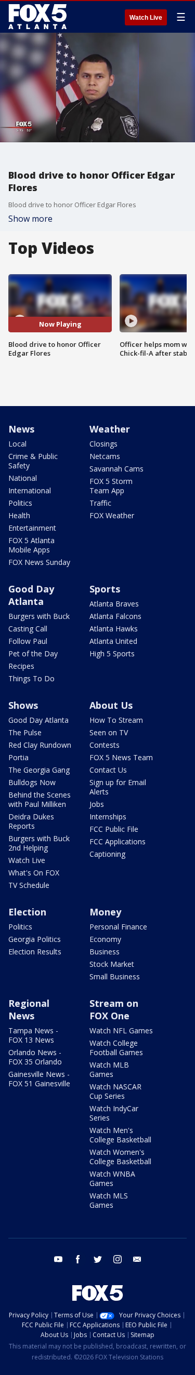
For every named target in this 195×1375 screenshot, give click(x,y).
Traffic (100, 503)
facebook (78, 1259)
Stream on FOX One (113, 1009)
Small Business (114, 976)
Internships (107, 816)
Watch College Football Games (116, 1047)
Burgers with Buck (39, 616)
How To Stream (116, 720)
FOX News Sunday (39, 562)
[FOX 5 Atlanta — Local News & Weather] (38, 16)
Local (17, 444)
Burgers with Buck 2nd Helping (39, 843)
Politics (20, 503)
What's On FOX (33, 873)
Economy (105, 939)
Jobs (96, 804)
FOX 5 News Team (121, 757)
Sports (104, 589)
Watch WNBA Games (112, 1178)
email (137, 1259)
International (29, 490)
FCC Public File (113, 829)
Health (19, 515)
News (21, 429)
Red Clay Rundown (39, 745)
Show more (30, 218)
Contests (104, 745)
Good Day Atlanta (31, 595)
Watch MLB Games (109, 1069)
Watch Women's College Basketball (120, 1156)
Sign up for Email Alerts (117, 787)
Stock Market (111, 964)
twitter (97, 1259)
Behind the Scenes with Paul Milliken (39, 799)
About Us (111, 705)
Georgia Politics (34, 939)
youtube (58, 1259)
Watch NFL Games (121, 1030)
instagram (117, 1259)
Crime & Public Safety (33, 460)
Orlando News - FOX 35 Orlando (35, 1057)
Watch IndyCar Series (113, 1113)
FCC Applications (117, 841)
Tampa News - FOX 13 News (33, 1035)
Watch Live (145, 17)
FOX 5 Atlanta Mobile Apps (31, 545)
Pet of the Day (33, 653)
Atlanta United (113, 641)
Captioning (107, 854)
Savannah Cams (116, 469)
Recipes (21, 666)
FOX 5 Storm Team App (111, 485)
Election (27, 912)
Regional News (28, 1009)
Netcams (104, 456)
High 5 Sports (112, 653)
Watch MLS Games (108, 1200)
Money (105, 912)
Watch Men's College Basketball (120, 1134)
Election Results (34, 951)
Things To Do (31, 678)
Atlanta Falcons (115, 616)
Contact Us (108, 770)
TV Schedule (28, 885)
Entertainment (32, 528)
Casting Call (27, 628)
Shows (23, 705)
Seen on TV (108, 732)
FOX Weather (111, 515)
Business (104, 951)
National (22, 478)
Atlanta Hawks (113, 628)
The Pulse (25, 732)
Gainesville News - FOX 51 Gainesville (39, 1078)
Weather (109, 429)
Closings (103, 444)
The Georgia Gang (39, 770)
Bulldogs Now (32, 782)
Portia (18, 757)
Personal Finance (118, 927)
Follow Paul (27, 641)
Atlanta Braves (114, 604)
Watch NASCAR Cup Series (115, 1091)
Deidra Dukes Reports (31, 821)
